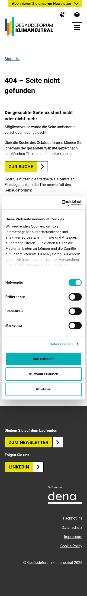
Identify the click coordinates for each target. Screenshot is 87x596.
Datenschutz (72, 527)
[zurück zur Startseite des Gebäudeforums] (29, 26)
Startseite (12, 59)
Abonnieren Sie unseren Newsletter (41, 3)
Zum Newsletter (28, 442)
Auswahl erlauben (43, 374)
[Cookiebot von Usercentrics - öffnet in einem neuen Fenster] (62, 203)
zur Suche (21, 166)
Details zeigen (61, 344)
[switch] (75, 297)
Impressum (73, 537)
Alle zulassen (43, 359)
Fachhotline (72, 518)
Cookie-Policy (71, 546)
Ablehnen (44, 389)
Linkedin (19, 467)
